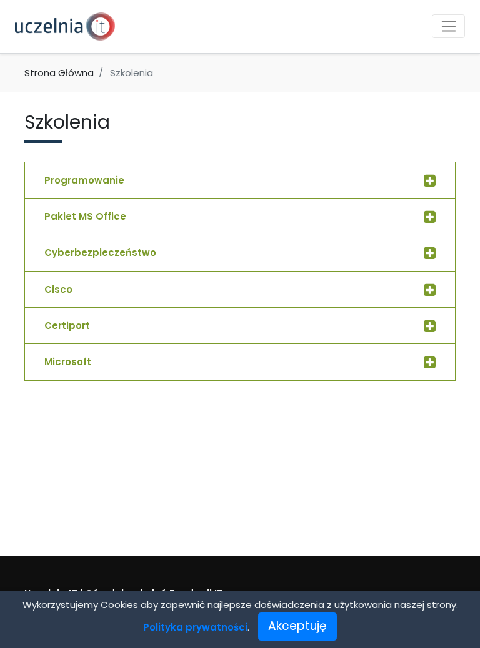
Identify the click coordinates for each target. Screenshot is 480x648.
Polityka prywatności (195, 626)
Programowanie (84, 180)
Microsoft (67, 361)
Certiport (67, 325)
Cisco (58, 289)
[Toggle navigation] (448, 26)
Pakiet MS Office (85, 216)
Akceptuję (297, 625)
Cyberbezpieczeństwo (100, 252)
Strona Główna (59, 72)
